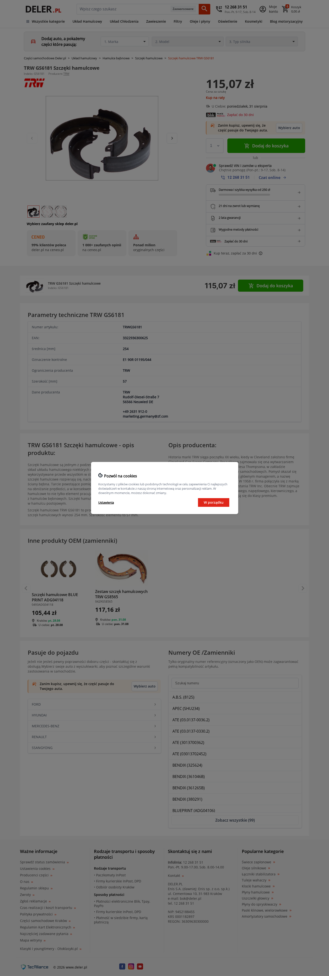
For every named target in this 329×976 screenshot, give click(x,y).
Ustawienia (106, 502)
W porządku (214, 502)
